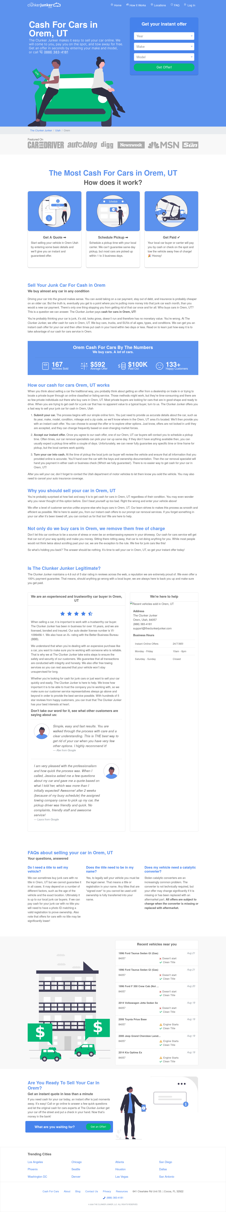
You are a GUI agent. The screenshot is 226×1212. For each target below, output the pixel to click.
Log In (191, 5)
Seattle (75, 1169)
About (67, 1191)
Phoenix (33, 1169)
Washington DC (37, 1176)
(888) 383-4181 (56, 52)
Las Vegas (121, 1176)
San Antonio (166, 1176)
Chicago (76, 1162)
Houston (120, 1169)
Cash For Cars (51, 1191)
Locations (159, 5)
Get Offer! (164, 67)
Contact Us (91, 1191)
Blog (77, 1191)
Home (117, 5)
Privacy (107, 1191)
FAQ (176, 5)
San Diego (165, 1162)
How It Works (137, 5)
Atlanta (119, 1162)
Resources (122, 1191)
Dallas (163, 1169)
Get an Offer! (98, 1126)
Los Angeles (35, 1162)
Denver (75, 1176)
